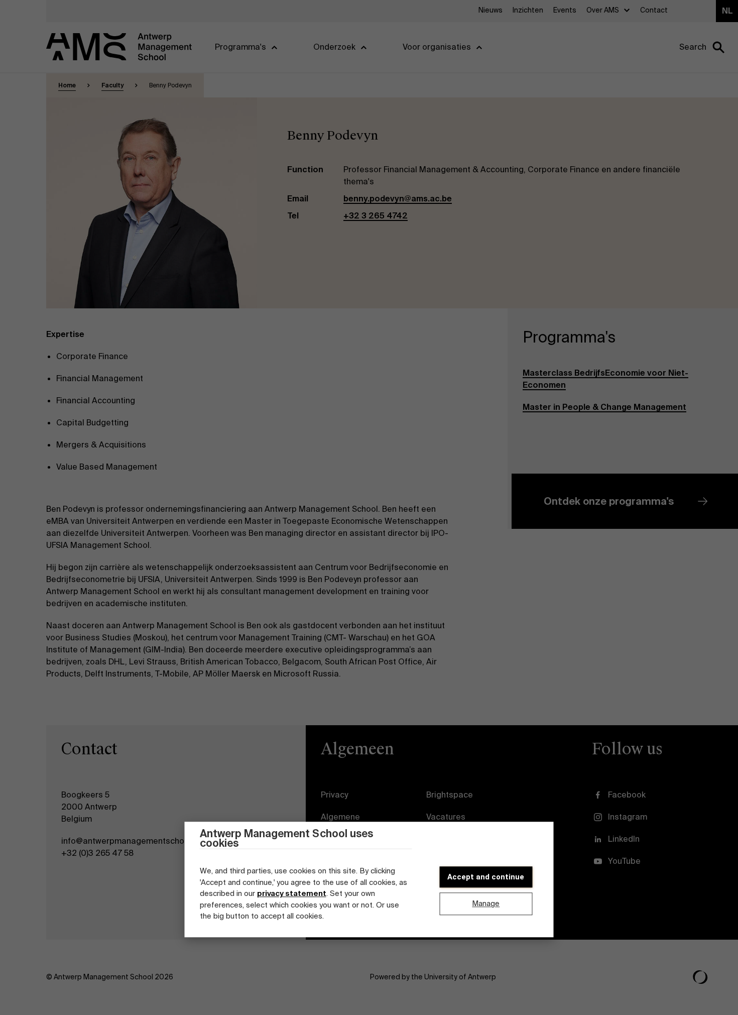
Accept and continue (485, 876)
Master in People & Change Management (604, 407)
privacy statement (291, 893)
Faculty (112, 85)
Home (67, 85)
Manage (486, 904)
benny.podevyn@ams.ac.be (397, 198)
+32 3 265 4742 (375, 215)
